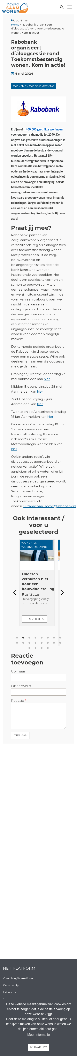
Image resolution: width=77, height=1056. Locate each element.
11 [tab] (29, 643)
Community (11, 985)
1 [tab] (17, 638)
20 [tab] (48, 648)
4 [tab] (35, 638)
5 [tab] (42, 638)
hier (47, 379)
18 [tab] (35, 648)
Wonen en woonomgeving (33, 86)
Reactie (17, 701)
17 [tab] (29, 648)
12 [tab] (35, 643)
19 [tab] (42, 648)
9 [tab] (17, 643)
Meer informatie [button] (38, 1034)
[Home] (15, 7)
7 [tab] (54, 638)
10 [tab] (23, 643)
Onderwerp (21, 686)
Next (61, 592)
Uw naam (19, 671)
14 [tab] (48, 643)
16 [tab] (60, 643)
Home (15, 24)
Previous (16, 592)
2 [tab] (23, 638)
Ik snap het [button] (38, 1047)
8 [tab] (60, 638)
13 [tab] (42, 643)
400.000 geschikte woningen (44, 129)
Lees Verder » (34, 619)
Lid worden (10, 992)
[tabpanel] (38, 582)
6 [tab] (48, 638)
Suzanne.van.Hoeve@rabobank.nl (49, 506)
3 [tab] (29, 638)
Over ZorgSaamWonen (18, 978)
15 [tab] (54, 643)
